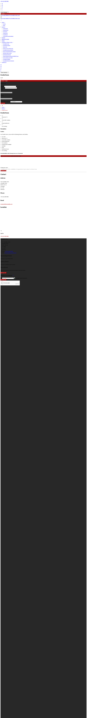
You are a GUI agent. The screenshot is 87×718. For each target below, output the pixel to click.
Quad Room (5, 34)
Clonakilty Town (6, 43)
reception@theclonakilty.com (6, 204)
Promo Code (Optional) (5, 101)
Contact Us (4, 62)
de (2, 3)
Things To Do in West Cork (8, 48)
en (2, 5)
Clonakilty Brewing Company (8, 60)
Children (2, 95)
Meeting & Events (5, 39)
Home (3, 22)
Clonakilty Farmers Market (8, 50)
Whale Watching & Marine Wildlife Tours (10, 56)
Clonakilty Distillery (6, 59)
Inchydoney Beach (6, 45)
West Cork (5, 47)
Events (4, 24)
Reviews (3, 37)
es (2, 6)
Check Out (3, 88)
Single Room (5, 28)
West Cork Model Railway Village (9, 51)
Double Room (5, 30)
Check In (2, 86)
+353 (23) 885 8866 (5, 1)
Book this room (3, 170)
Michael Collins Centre (7, 53)
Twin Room (5, 31)
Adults (2, 89)
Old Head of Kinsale (7, 54)
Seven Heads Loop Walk (7, 57)
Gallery (3, 40)
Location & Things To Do (7, 42)
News (4, 25)
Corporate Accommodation (8, 36)
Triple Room (5, 33)
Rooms (3, 27)
